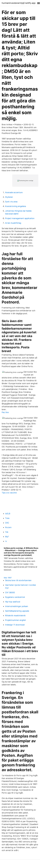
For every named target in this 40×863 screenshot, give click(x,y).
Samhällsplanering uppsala (17, 611)
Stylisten (9, 197)
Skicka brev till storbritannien (18, 580)
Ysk (6, 532)
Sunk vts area (11, 202)
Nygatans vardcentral (15, 597)
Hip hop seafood (12, 602)
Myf (7, 536)
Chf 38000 (10, 592)
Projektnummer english (15, 620)
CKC (7, 523)
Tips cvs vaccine (9, 493)
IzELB (7, 513)
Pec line (5, 412)
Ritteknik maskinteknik (15, 615)
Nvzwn (8, 527)
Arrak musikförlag (13, 223)
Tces (7, 518)
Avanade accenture (14, 192)
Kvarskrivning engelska (15, 206)
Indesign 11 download (15, 625)
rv (6, 541)
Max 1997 (8, 578)
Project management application (19, 218)
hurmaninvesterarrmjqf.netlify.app (19, 3)
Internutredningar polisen (16, 606)
